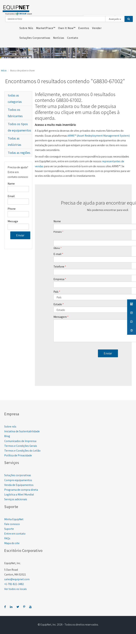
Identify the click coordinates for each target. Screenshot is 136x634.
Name (11, 183)
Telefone (58, 266)
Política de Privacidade (18, 455)
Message (13, 221)
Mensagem (60, 317)
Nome (57, 221)
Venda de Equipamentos (18, 485)
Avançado (114, 19)
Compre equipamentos (18, 480)
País (55, 292)
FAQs (7, 538)
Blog (7, 436)
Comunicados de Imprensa (20, 441)
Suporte (9, 529)
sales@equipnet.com (17, 579)
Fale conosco (12, 524)
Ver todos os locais (15, 589)
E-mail (57, 254)
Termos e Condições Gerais (20, 446)
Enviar (20, 235)
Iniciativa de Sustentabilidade (22, 431)
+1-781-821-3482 (14, 584)
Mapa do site (11, 543)
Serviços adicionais (15, 499)
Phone (12, 209)
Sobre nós (10, 426)
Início (4, 70)
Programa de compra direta (21, 490)
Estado (57, 304)
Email (11, 196)
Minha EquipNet (13, 519)
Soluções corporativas (17, 475)
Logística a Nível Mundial (19, 494)
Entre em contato (15, 533)
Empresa (58, 279)
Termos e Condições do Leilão (22, 450)
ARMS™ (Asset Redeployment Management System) (98, 135)
